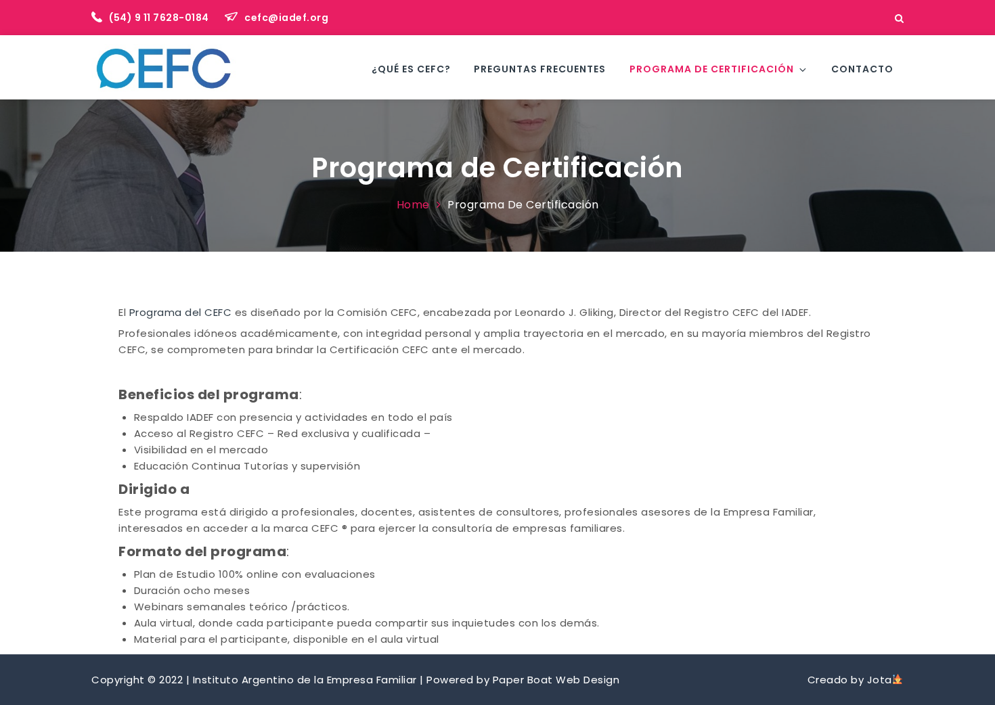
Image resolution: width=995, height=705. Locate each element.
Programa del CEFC (180, 312)
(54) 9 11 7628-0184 (160, 17)
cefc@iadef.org (286, 17)
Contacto (862, 69)
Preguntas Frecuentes (540, 69)
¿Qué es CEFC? (411, 69)
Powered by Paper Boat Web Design (522, 680)
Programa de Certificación (711, 69)
